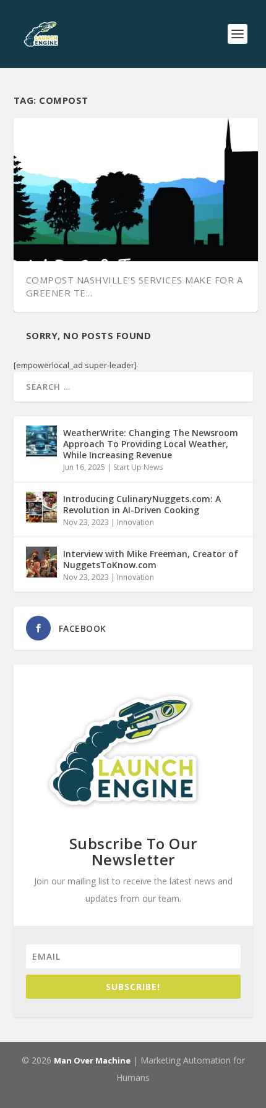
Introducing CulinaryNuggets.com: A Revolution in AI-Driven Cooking (142, 504)
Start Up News (138, 467)
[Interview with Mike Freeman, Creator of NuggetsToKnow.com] (41, 562)
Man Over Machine (92, 1060)
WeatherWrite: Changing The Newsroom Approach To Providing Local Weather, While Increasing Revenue (150, 444)
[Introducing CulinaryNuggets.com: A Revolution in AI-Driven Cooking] (41, 507)
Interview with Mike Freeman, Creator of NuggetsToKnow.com (150, 559)
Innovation (135, 522)
